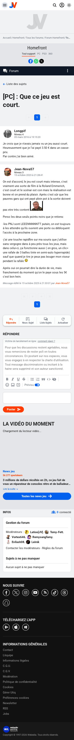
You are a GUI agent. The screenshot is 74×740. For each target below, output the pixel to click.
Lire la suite (9, 489)
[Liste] (32, 379)
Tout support (28, 53)
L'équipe (8, 655)
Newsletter (10, 703)
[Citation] (43, 379)
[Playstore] (6, 627)
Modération (10, 676)
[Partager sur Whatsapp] (36, 61)
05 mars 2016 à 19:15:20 (27, 137)
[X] (16, 592)
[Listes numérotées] (37, 379)
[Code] (48, 379)
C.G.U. (7, 666)
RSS (5, 708)
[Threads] (64, 592)
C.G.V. (6, 671)
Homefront (18, 37)
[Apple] (16, 627)
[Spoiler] (54, 379)
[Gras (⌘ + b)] (7, 379)
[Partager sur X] (41, 61)
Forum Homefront (54, 37)
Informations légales (16, 660)
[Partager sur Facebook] (30, 61)
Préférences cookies (16, 698)
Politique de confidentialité (20, 682)
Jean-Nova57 (24, 169)
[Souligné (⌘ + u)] (18, 379)
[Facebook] (6, 592)
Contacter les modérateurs (23, 548)
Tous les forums (34, 37)
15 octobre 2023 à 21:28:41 (28, 175)
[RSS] (45, 592)
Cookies (8, 687)
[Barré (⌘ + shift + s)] (23, 379)
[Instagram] (25, 592)
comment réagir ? (46, 341)
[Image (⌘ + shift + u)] (12, 385)
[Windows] (25, 627)
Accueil (7, 37)
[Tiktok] (54, 592)
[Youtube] (35, 592)
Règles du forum (52, 548)
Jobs (6, 713)
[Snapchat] (6, 602)
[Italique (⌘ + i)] (12, 379)
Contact (8, 650)
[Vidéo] (18, 385)
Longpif (20, 131)
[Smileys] (7, 385)
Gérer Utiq (9, 692)
